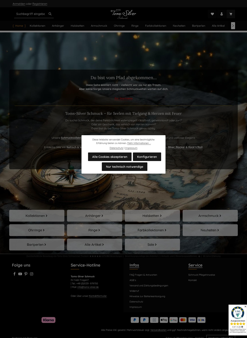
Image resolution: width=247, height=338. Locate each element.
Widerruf (134, 290)
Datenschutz (136, 301)
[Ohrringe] (36, 230)
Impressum (136, 306)
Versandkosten (158, 329)
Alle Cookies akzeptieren (109, 157)
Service (195, 265)
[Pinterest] (26, 274)
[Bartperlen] (36, 244)
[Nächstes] (233, 25)
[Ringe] (94, 230)
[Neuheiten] (210, 230)
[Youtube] (20, 274)
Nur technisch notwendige (124, 167)
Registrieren (39, 3)
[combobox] (30, 14)
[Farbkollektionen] (152, 230)
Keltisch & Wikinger (79, 147)
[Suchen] (50, 14)
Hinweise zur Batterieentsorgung (147, 296)
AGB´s (133, 280)
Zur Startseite (123, 98)
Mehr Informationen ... (139, 143)
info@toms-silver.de (88, 287)
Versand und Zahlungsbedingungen (149, 285)
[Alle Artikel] (94, 244)
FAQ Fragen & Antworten (143, 274)
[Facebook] (15, 274)
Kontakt (192, 280)
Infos (134, 265)
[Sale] (152, 244)
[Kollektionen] (36, 215)
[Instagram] (31, 274)
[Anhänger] (94, 215)
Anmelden (19, 3)
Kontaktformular (98, 295)
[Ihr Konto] (221, 14)
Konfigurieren (147, 157)
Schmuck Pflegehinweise (201, 274)
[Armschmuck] (210, 215)
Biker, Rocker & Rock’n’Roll (185, 147)
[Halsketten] (152, 215)
